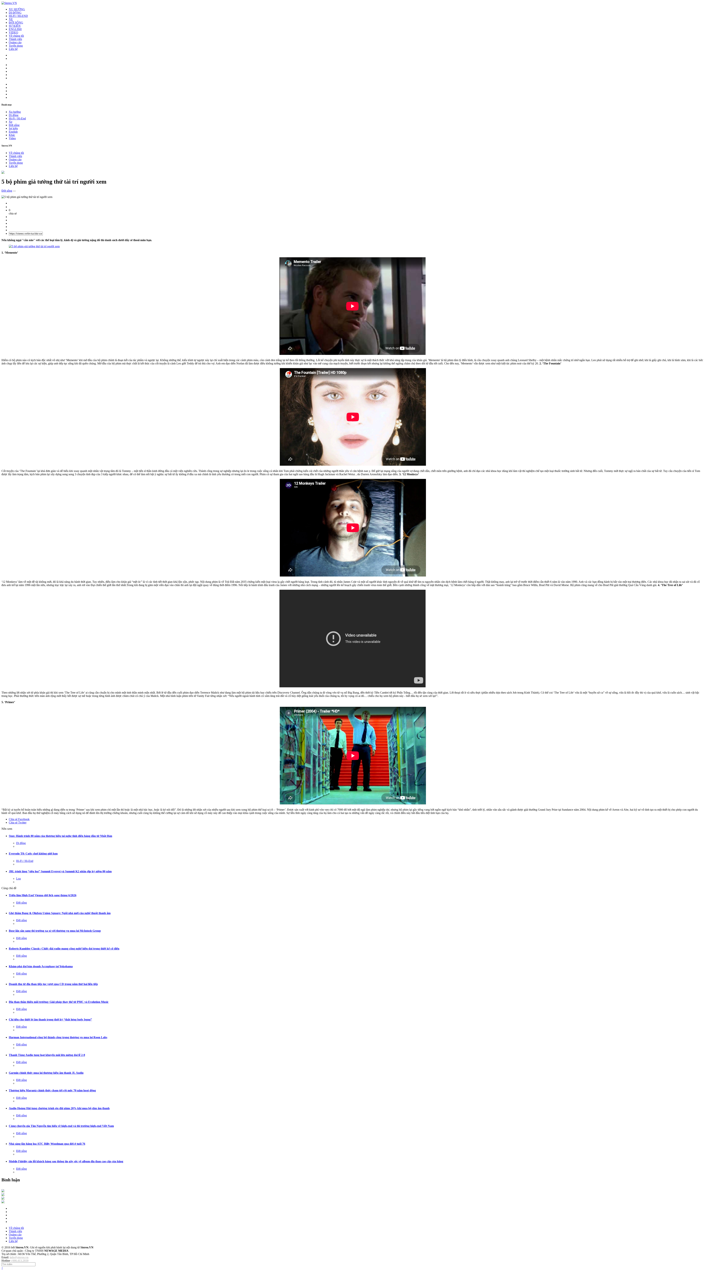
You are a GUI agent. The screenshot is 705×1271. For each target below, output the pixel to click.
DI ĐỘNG (15, 12)
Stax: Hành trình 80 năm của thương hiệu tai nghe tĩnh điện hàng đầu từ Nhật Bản (60, 835)
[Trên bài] (2, 172)
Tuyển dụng (16, 45)
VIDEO (13, 32)
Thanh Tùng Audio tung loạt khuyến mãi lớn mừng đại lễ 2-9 (47, 1055)
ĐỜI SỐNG (16, 22)
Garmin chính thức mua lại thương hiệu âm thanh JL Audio (46, 1072)
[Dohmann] (2, 1191)
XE (11, 19)
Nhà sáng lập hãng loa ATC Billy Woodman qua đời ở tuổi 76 (47, 1143)
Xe (10, 121)
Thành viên (15, 39)
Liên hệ (13, 49)
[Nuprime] (2, 1198)
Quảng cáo (15, 42)
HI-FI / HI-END (18, 15)
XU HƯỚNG (17, 9)
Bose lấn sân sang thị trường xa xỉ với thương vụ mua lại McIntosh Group (55, 930)
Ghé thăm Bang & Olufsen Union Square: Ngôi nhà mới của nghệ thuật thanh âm (60, 913)
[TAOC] (2, 1202)
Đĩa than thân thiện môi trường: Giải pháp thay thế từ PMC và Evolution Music (59, 1001)
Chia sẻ (19, 819)
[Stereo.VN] (9, 3)
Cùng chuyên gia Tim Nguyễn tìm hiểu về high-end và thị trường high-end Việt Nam (61, 1125)
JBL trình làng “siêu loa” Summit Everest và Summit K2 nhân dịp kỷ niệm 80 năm (60, 871)
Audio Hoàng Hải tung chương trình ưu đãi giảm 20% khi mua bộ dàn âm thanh (59, 1108)
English (13, 131)
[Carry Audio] (2, 1194)
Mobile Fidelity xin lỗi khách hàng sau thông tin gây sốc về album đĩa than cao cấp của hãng (66, 1161)
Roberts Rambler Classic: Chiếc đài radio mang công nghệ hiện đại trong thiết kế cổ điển (64, 948)
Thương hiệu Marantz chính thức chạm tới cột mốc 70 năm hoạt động (52, 1090)
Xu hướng (15, 111)
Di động (13, 115)
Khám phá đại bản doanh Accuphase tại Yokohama (41, 966)
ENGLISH (15, 29)
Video (12, 138)
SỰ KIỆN (15, 25)
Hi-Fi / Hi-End (17, 118)
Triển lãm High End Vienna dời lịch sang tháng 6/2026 (42, 895)
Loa (18, 878)
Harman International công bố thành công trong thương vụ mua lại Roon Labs (58, 1037)
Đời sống (14, 125)
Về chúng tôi (16, 35)
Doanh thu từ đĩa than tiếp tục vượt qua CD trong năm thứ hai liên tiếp (53, 984)
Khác (12, 135)
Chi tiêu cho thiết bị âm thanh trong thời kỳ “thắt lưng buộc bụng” (50, 1019)
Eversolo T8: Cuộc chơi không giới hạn (33, 853)
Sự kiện (13, 128)
